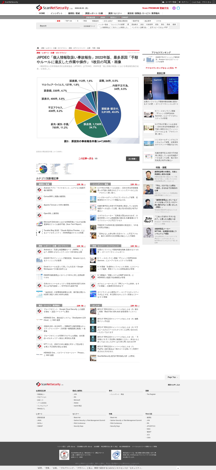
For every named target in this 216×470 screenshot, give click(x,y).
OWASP (125, 17)
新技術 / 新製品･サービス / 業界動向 (144, 13)
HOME (42, 13)
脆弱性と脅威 (44, 184)
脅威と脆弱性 (77, 391)
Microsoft (77, 400)
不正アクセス (41, 397)
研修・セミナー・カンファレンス (105, 245)
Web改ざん (41, 408)
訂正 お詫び (108, 21)
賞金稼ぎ (135, 24)
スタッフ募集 (153, 446)
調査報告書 (90, 17)
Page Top (172, 377)
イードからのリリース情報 (140, 446)
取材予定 (136, 21)
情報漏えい (41, 394)
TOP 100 (69, 21)
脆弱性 (149, 417)
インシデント (57, 13)
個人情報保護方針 (124, 446)
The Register (151, 394)
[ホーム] (37, 48)
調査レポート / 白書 (94, 13)
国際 (147, 391)
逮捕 (174, 24)
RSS (85, 21)
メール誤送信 (41, 403)
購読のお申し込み (174, 385)
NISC (148, 429)
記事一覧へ (81, 184)
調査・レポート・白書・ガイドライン (53, 245)
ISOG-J (113, 17)
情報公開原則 (123, 21)
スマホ (158, 21)
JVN (75, 394)
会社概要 (96, 446)
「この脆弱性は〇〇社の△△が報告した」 (113, 27)
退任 (162, 24)
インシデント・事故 (100, 184)
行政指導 (149, 24)
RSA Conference (79, 423)
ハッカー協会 (103, 24)
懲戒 (168, 24)
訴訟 (142, 24)
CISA (148, 437)
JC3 (148, 435)
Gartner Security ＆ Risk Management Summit (89, 420)
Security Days (78, 426)
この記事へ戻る (87, 158)
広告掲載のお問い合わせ (84, 446)
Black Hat (77, 417)
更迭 (156, 24)
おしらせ (96, 305)
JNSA (102, 17)
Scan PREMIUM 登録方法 (155, 8)
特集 (110, 414)
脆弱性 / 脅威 (74, 13)
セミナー (75, 414)
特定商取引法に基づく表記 (109, 446)
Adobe (76, 403)
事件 (110, 391)
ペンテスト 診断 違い (139, 27)
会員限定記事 (41, 391)
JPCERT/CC (151, 426)
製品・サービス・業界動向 (49, 305)
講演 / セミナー (115, 13)
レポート (39, 414)
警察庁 (149, 432)
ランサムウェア (42, 406)
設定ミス (40, 400)
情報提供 (95, 21)
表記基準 (147, 21)
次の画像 (132, 158)
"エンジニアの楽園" (118, 24)
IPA (75, 397)
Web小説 (149, 414)
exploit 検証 (78, 406)
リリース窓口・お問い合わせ (66, 446)
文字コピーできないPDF (159, 27)
